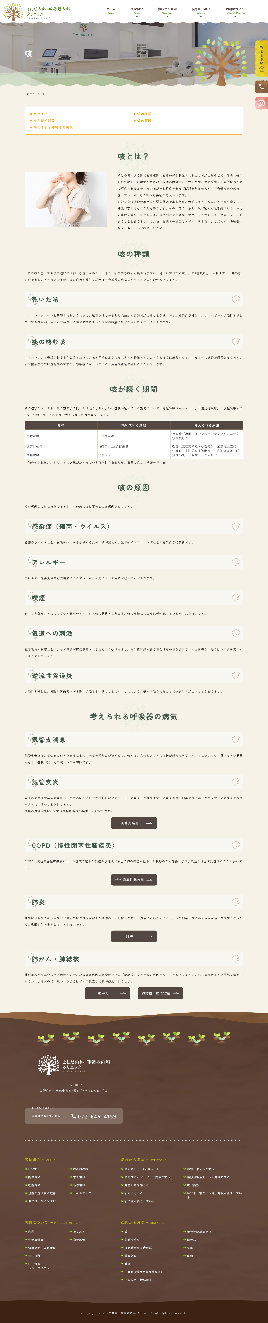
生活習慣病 (36, 1240)
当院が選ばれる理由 (42, 1193)
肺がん (103, 993)
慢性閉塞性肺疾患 (129, 879)
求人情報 (79, 1177)
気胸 (190, 1248)
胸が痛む (193, 1185)
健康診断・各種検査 (42, 1248)
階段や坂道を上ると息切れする (208, 1177)
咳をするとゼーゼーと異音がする (147, 1177)
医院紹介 (137, 11)
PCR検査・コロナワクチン (39, 1266)
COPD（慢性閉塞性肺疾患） (144, 1272)
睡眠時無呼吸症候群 (138, 1248)
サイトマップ (82, 1193)
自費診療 (79, 1240)
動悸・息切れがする (201, 1169)
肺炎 (129, 936)
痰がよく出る (134, 1193)
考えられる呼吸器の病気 (53, 127)
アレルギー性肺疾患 (138, 1280)
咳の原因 (144, 120)
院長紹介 (34, 1177)
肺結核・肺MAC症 (156, 993)
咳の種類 (144, 113)
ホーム (111, 11)
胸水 (190, 1256)
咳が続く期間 (44, 120)
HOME (32, 1169)
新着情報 (79, 1185)
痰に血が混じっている (140, 1201)
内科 (31, 1231)
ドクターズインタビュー (45, 1201)
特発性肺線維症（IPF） (203, 1231)
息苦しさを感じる (137, 1185)
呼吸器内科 (80, 1169)
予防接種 (34, 1256)
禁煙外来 (131, 1256)
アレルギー (80, 1231)
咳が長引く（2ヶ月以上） (142, 1169)
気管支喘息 (130, 822)
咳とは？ (41, 113)
